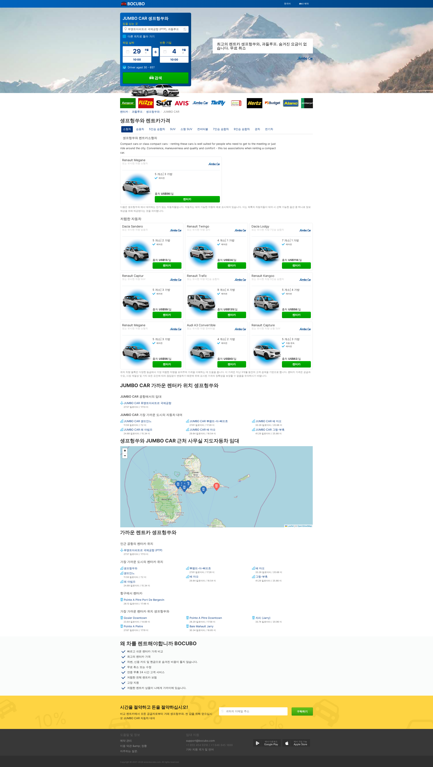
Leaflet (290, 525)
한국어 (287, 3)
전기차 (269, 129)
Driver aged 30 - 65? (141, 67)
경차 (257, 129)
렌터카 (187, 199)
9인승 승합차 (242, 129)
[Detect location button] (185, 29)
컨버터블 (202, 129)
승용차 (140, 129)
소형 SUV (186, 129)
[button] (203, 490)
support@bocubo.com (200, 740)
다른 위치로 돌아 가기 (141, 36)
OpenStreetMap (304, 525)
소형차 (127, 129)
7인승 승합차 (221, 129)
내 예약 (305, 3)
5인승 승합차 (157, 129)
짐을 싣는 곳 (130, 23)
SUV (173, 129)
